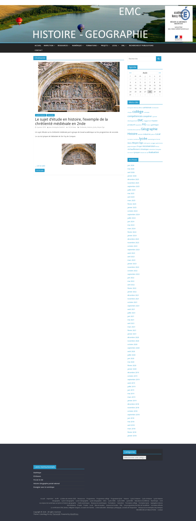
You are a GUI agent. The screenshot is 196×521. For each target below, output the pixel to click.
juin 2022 (130, 278)
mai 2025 (130, 193)
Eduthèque (37, 473)
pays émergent (131, 146)
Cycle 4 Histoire (147, 499)
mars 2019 (131, 397)
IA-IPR (57, 499)
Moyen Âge (100, 127)
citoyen (129, 112)
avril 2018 (131, 425)
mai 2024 (130, 225)
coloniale (146, 112)
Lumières (136, 139)
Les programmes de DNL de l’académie (136, 505)
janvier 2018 (131, 436)
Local (114, 45)
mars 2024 (131, 228)
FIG (144, 124)
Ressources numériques (99, 503)
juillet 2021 (131, 313)
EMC (140, 120)
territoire (130, 152)
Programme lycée (116, 499)
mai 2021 (130, 320)
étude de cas (144, 152)
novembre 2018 (133, 407)
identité (140, 134)
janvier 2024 (131, 235)
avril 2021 (131, 323)
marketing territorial (154, 139)
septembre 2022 (133, 274)
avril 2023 (131, 257)
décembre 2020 (133, 337)
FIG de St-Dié (38, 480)
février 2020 (131, 365)
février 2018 (131, 432)
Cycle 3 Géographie (67, 501)
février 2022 (131, 288)
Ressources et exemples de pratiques (150, 508)
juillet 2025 (131, 190)
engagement (147, 121)
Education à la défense (142, 501)
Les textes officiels (157, 505)
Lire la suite (41, 166)
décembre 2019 (133, 372)
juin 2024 (130, 221)
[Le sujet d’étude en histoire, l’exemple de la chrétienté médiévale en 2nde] (79, 63)
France (149, 125)
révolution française (155, 149)
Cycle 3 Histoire (135, 499)
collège (137, 111)
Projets (104, 45)
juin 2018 (130, 418)
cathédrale (147, 107)
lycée (94, 127)
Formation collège (131, 503)
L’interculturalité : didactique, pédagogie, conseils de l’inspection (116, 508)
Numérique (77, 45)
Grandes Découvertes (133, 129)
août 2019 (131, 383)
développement (132, 121)
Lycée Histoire (40, 115)
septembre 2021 (133, 306)
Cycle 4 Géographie (82, 501)
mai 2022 (130, 281)
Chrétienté (83, 127)
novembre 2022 (133, 267)
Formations (91, 45)
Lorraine (130, 139)
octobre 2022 (132, 271)
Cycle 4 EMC (121, 501)
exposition (138, 125)
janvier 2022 (131, 292)
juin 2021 (130, 316)
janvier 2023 (131, 264)
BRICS (140, 108)
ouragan (153, 143)
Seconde (51, 115)
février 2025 (131, 204)
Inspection (48, 45)
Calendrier (120, 503)
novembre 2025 (133, 183)
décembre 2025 (133, 179)
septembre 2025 (133, 186)
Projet (139, 146)
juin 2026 (130, 165)
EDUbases (37, 476)
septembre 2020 (133, 348)
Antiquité (130, 108)
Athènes (136, 108)
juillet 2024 (131, 218)
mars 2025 (131, 200)
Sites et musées (99, 505)
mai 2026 (130, 169)
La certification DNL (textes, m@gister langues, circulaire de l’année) (72, 508)
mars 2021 (131, 327)
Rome (157, 146)
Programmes (91, 499)
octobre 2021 (132, 302)
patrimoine (159, 143)
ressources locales (112, 505)
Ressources (63, 45)
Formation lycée (144, 503)
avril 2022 (131, 285)
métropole (146, 143)
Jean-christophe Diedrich (57, 127)
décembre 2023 (133, 239)
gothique (155, 125)
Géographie (149, 129)
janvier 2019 (131, 400)
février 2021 (131, 330)
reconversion (148, 146)
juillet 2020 (131, 355)
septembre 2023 (133, 249)
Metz (129, 143)
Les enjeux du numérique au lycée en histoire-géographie (57, 503)
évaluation (154, 152)
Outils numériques (83, 503)
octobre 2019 (132, 376)
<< (130, 72)
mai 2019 (130, 393)
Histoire (89, 127)
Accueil (38, 45)
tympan (137, 152)
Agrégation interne (157, 503)
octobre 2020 (132, 344)
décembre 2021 (133, 295)
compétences (134, 116)
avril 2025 (131, 197)
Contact (39, 50)
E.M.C (105, 501)
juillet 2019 (131, 386)
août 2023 (131, 253)
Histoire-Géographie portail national (46, 483)
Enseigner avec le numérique (43, 487)
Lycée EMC (129, 501)
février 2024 (131, 232)
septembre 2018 (133, 415)
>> (160, 72)
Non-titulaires (71, 505)
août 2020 (131, 351)
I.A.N (161, 501)
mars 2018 (131, 429)
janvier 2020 (131, 369)
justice (153, 134)
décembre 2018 (133, 404)
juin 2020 (130, 358)
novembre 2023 (133, 242)
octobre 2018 (132, 411)
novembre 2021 (133, 299)
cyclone (154, 116)
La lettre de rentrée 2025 (68, 499)
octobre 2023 (132, 246)
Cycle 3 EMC (112, 501)
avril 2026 (131, 172)
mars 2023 (131, 260)
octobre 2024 (132, 211)
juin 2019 (130, 390)
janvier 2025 (131, 207)
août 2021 (131, 309)
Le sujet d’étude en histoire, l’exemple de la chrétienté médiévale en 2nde (71, 121)
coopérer (147, 116)
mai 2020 (130, 362)
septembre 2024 (133, 214)
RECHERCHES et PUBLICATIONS (141, 45)
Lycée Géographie (96, 501)
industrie (147, 134)
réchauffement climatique (138, 149)
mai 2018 (130, 422)
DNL (123, 45)
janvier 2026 (131, 176)
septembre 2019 (133, 379)
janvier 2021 (131, 334)
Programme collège (103, 499)
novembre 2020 (133, 341)
